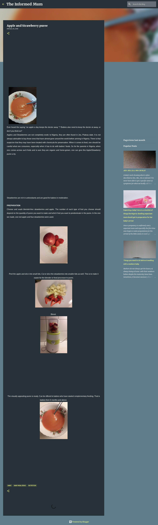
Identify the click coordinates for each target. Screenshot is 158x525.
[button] (8, 33)
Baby (9, 485)
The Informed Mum (24, 4)
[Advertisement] (54, 59)
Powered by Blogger (80, 522)
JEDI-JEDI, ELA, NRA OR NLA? (134, 170)
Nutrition (32, 485)
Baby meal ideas (20, 485)
